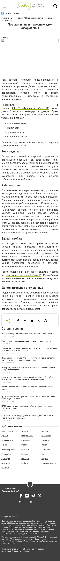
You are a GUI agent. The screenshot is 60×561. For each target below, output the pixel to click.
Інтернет (25, 449)
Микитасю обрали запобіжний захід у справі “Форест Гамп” (27, 333)
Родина (45, 459)
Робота (24, 463)
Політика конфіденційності (12, 549)
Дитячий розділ (49, 463)
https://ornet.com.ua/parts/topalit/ (23, 275)
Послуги (25, 459)
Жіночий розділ (8, 449)
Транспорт (46, 436)
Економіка (6, 454)
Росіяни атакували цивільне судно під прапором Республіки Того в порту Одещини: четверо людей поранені (27, 378)
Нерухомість (27, 436)
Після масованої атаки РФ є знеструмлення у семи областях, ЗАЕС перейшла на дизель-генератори (28, 359)
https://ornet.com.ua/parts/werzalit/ (30, 108)
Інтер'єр (25, 454)
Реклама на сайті (8, 488)
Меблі (24, 445)
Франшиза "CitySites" (10, 491)
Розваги (45, 440)
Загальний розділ (9, 431)
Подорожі (5, 463)
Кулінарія (5, 459)
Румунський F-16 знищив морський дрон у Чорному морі (26, 341)
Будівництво (7, 440)
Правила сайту (30, 549)
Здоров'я (46, 431)
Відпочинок (26, 440)
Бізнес (4, 445)
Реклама (5, 468)
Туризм (4, 436)
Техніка (24, 431)
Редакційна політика (20, 551)
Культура (46, 449)
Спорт (44, 445)
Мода (44, 454)
